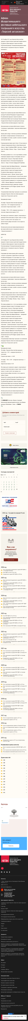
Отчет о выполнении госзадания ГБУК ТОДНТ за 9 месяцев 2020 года (15, 670)
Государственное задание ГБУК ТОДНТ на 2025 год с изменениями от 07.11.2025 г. (12, 583)
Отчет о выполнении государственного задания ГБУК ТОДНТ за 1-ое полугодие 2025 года (14, 589)
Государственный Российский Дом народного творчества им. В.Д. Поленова (9, 894)
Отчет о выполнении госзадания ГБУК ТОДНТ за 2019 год (13, 684)
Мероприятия (4, 1009)
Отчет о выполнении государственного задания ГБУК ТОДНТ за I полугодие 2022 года (15, 642)
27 (9, 489)
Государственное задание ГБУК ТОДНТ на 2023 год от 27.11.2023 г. (13, 623)
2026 (4, 760)
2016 (4, 787)
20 (9, 486)
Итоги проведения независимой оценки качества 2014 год (14, 751)
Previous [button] (2, 807)
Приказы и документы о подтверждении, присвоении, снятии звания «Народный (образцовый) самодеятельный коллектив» (13, 945)
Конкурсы (3, 964)
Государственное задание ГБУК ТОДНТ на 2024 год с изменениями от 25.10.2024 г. (12, 601)
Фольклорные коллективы (6, 989)
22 (14, 486)
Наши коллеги (4, 928)
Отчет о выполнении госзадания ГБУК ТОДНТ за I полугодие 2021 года (14, 656)
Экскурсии (3, 998)
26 (6, 489)
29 (14, 489)
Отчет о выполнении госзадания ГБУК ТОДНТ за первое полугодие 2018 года (13, 706)
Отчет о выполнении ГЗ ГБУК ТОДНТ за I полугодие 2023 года (14, 625)
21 (11, 486)
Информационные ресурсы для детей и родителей (12, 919)
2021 (4, 773)
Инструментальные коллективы (7, 985)
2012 (4, 792)
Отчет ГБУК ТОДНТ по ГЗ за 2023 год (9, 615)
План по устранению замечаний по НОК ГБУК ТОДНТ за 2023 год (14, 748)
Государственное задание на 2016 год (10, 731)
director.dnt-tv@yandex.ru (6, 887)
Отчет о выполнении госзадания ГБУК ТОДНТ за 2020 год (13, 667)
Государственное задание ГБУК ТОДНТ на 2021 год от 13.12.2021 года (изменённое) (13, 659)
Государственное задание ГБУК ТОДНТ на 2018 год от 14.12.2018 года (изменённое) (13, 709)
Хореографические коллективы (7, 980)
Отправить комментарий (10, 433)
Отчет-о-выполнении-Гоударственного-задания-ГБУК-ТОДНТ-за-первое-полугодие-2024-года (15, 607)
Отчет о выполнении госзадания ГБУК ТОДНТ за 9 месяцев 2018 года (15, 703)
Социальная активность (6, 921)
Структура (3, 906)
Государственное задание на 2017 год (10, 719)
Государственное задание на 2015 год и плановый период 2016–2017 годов (14, 741)
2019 (4, 779)
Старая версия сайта (14, 467)
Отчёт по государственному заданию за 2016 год (12, 730)
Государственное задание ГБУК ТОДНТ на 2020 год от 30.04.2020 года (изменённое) (13, 675)
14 (11, 484)
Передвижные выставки (6, 1000)
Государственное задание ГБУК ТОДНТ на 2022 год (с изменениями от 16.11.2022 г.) (13, 637)
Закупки (2, 923)
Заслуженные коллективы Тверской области (10, 978)
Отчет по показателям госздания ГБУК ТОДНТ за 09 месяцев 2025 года (14, 586)
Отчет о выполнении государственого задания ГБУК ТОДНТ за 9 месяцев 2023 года (14, 618)
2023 (4, 768)
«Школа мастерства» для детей (8, 1003)
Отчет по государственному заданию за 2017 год (12, 717)
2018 (4, 781)
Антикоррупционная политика (7, 914)
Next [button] (26, 807)
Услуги (2, 925)
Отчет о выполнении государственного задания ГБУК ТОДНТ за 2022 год (14, 634)
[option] (14, 813)
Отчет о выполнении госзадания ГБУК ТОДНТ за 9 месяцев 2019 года (15, 687)
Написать (11, 845)
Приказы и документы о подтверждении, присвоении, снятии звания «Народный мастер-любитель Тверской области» (12, 955)
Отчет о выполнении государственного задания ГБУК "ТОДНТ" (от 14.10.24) (14, 604)
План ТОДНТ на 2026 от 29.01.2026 (9, 572)
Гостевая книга (4, 930)
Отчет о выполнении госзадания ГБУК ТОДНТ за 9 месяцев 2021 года (15, 653)
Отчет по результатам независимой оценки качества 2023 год (14, 749)
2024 (4, 765)
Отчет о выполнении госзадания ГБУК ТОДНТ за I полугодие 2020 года (14, 673)
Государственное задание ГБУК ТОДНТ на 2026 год (12, 574)
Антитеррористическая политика (8, 916)
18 (3, 486)
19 (6, 486)
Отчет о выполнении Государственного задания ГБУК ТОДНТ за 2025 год (14, 581)
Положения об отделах (6, 939)
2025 (4, 762)
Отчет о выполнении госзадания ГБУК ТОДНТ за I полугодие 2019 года (14, 689)
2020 (4, 776)
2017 (4, 784)
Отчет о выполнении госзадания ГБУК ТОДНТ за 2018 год (13, 701)
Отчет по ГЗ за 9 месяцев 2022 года (9, 639)
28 (11, 489)
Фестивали (3, 962)
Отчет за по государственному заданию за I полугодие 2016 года (14, 728)
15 (14, 484)
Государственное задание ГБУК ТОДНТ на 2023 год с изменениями (12, 621)
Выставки (3, 967)
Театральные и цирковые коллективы (9, 987)
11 (3, 484)
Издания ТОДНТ (4, 908)
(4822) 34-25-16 (4, 884)
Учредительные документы (7, 937)
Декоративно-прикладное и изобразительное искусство (13, 992)
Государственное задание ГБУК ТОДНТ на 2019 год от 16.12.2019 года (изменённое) (13, 692)
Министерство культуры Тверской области (9, 890)
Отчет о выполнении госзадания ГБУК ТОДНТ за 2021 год (13, 650)
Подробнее (5, 1018)
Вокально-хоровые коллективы (7, 982)
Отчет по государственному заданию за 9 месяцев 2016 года (14, 725)
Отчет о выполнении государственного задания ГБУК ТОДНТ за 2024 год (14, 598)
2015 (4, 789)
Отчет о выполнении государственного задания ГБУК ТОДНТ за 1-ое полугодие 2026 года (14, 570)
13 (9, 484)
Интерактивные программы (7, 971)
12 (6, 484)
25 (3, 489)
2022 (4, 770)
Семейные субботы (5, 969)
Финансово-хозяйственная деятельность (9, 941)
